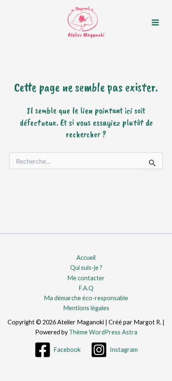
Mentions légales (86, 307)
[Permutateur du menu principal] (155, 22)
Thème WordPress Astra (103, 332)
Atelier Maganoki (86, 34)
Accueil (86, 257)
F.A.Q (86, 287)
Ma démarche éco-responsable (86, 297)
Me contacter (86, 277)
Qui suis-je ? (86, 267)
